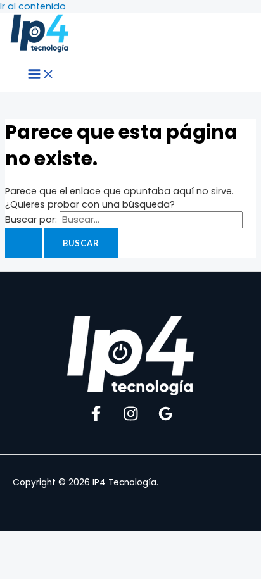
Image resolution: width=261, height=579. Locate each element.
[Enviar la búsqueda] (23, 243)
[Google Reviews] (166, 418)
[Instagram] (131, 418)
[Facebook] (96, 418)
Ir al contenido (33, 6)
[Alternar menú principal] (41, 74)
